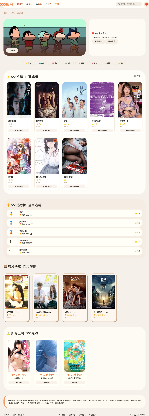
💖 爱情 (54, 63)
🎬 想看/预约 (19, 130)
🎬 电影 (29, 4)
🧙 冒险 (120, 63)
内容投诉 (92, 415)
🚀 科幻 (67, 63)
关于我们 (62, 415)
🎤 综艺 (48, 4)
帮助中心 (72, 415)
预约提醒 (19, 382)
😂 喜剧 (41, 63)
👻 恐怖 (94, 63)
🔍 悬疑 (81, 63)
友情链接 (82, 415)
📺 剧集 (39, 4)
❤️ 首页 (20, 4)
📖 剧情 (107, 63)
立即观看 (12, 50)
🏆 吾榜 (58, 4)
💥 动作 (28, 63)
